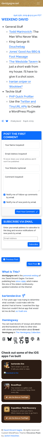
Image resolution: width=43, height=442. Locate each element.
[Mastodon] (27, 342)
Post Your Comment (25, 212)
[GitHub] (21, 342)
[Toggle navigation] (38, 3)
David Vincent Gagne (13, 430)
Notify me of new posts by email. (21, 202)
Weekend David (14, 19)
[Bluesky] (9, 339)
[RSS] (15, 342)
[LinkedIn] (26, 339)
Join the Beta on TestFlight (18, 397)
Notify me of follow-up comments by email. (22, 196)
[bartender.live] (21, 339)
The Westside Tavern (23, 61)
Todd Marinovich (20, 31)
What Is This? (11, 271)
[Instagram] (15, 339)
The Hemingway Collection (28, 332)
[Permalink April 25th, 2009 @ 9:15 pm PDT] (2, 121)
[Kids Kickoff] (32, 339)
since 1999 (21, 281)
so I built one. (21, 311)
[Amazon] (38, 339)
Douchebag (17, 46)
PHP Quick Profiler (21, 96)
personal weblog (30, 275)
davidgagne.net (10, 3)
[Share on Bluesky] (7, 121)
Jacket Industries (11, 436)
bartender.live (11, 295)
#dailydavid (16, 121)
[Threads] (3, 339)
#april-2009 (28, 121)
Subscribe (33, 244)
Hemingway (10, 320)
